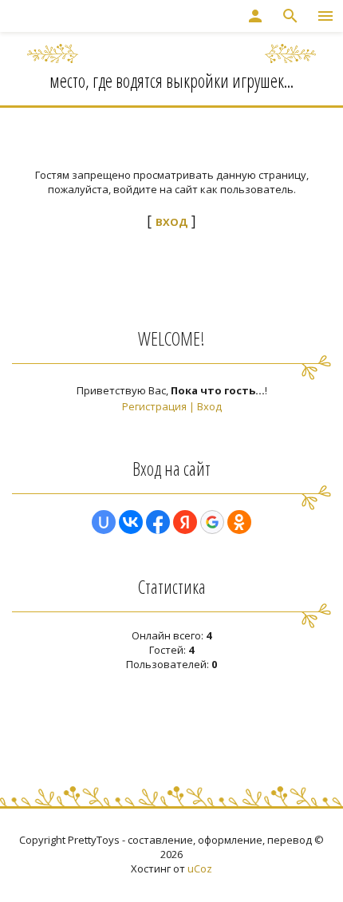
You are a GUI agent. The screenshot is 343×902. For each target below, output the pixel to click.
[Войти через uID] (104, 522)
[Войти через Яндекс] (185, 522)
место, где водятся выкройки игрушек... (171, 80)
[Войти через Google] (212, 522)
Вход (209, 406)
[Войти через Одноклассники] (239, 522)
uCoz (199, 868)
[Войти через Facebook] (158, 522)
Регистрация (154, 406)
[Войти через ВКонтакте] (131, 522)
